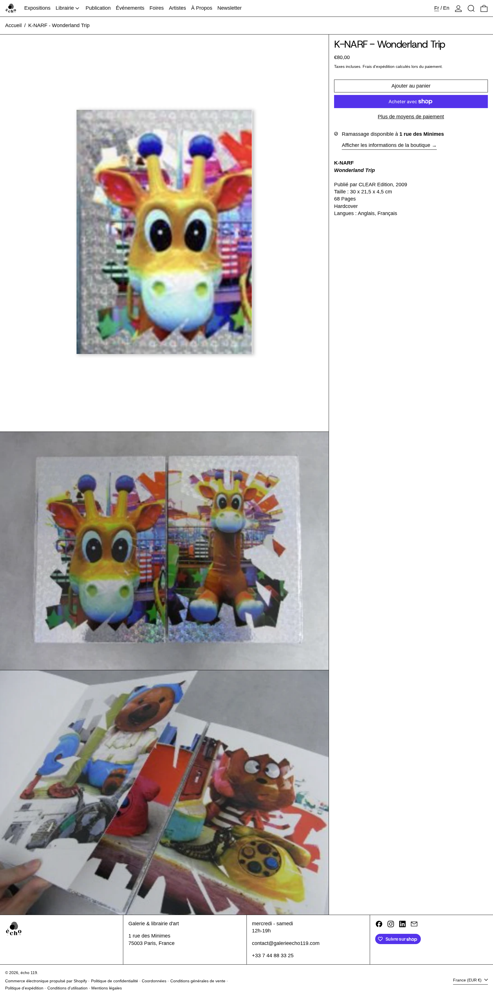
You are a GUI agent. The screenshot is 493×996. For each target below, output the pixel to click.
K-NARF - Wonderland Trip (59, 25)
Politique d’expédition (24, 988)
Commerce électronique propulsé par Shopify (46, 981)
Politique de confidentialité (114, 981)
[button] (471, 8)
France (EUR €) (468, 980)
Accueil (13, 25)
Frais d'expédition (379, 66)
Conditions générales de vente (197, 981)
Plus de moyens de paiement (411, 117)
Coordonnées (154, 981)
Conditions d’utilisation (67, 988)
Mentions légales (106, 988)
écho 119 (29, 972)
